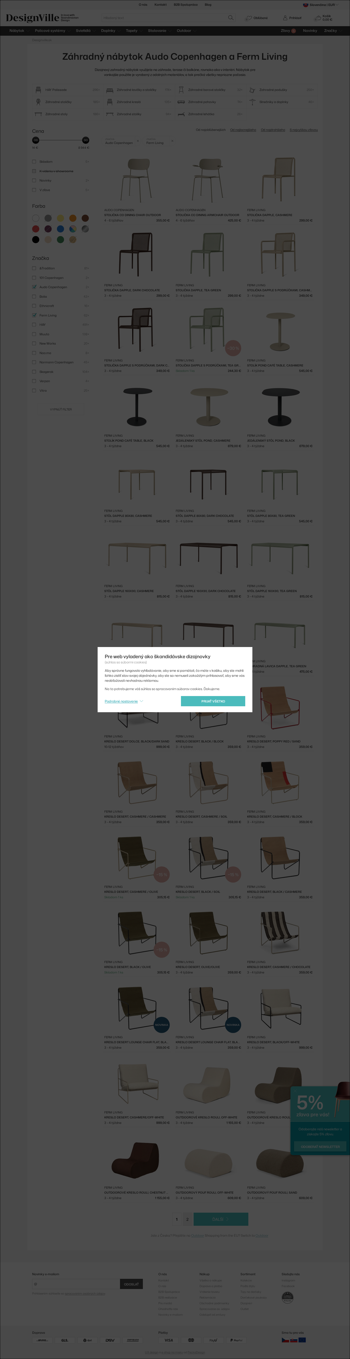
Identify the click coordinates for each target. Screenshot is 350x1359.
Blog (208, 4)
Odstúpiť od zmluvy (212, 1315)
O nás (143, 4)
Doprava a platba (211, 1286)
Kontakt (161, 4)
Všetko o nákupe (211, 1280)
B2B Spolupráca (186, 4)
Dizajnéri (246, 1303)
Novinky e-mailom (45, 1274)
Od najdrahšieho (273, 130)
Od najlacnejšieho (243, 130)
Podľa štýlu (247, 1286)
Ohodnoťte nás (168, 1309)
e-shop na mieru (172, 1352)
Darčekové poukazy (253, 1297)
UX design (151, 1352)
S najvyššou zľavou (304, 130)
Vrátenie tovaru (210, 1292)
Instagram (288, 1280)
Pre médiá (165, 1303)
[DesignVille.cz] (285, 1340)
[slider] (35, 140)
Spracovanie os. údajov (215, 1309)
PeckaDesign (196, 1352)
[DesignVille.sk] (294, 1340)
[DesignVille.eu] (302, 1340)
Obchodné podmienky (214, 1303)
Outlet (244, 1309)
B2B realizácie (167, 1297)
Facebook (288, 1286)
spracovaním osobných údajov (85, 1293)
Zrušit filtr (138, 141)
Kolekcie (246, 1280)
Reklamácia (207, 1297)
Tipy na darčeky (250, 1292)
